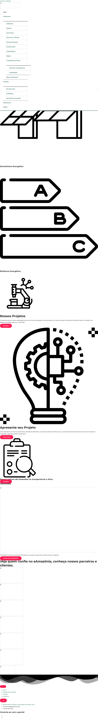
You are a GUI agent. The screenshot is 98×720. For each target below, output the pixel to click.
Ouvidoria (6, 696)
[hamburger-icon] (3, 686)
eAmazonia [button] (6, 16)
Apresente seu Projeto (9, 692)
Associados (10, 33)
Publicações (7, 102)
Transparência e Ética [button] (13, 60)
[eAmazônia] (10, 8)
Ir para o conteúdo (5, 1)
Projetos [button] (6, 81)
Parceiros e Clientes (13, 37)
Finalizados (10, 93)
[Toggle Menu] (15, 20)
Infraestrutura (11, 47)
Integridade (13, 72)
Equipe (9, 56)
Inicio (5, 12)
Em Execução (11, 89)
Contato (5, 694)
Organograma (11, 51)
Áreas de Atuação (12, 42)
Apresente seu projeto (14, 98)
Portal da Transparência (17, 68)
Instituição (10, 23)
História (9, 28)
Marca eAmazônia (12, 77)
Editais (5, 107)
